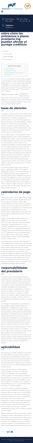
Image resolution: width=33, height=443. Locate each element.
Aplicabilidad (8, 74)
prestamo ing (4, 79)
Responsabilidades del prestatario (14, 72)
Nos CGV (4, 439)
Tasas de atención (10, 68)
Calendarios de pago (10, 70)
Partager (3, 431)
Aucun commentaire (7, 59)
